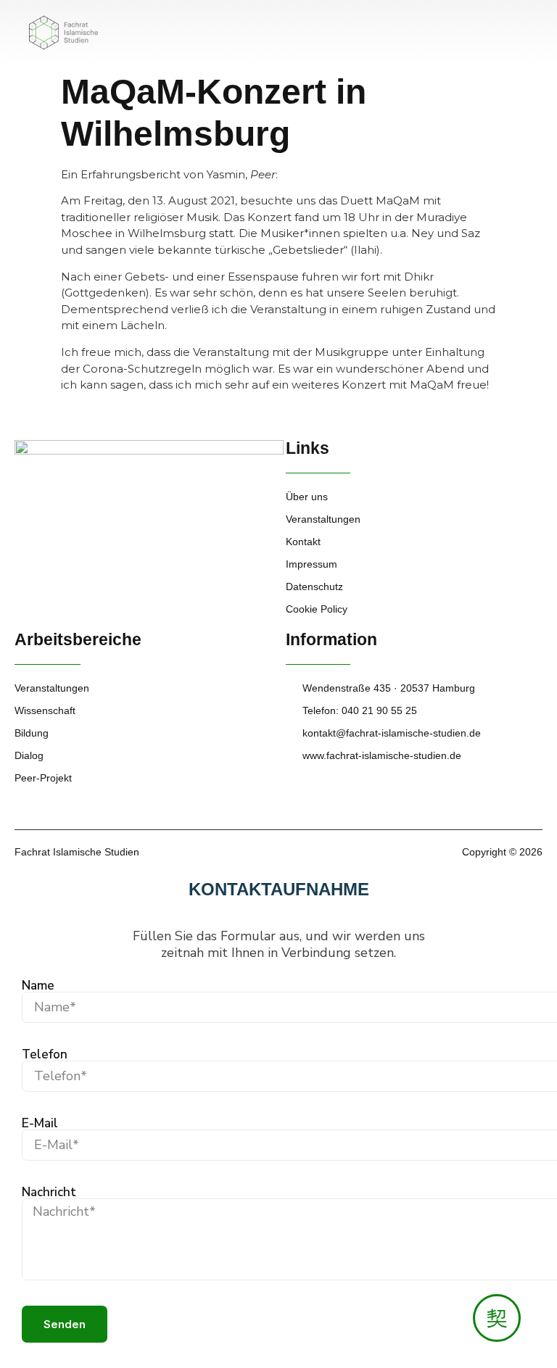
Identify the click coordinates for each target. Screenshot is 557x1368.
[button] (530, 27)
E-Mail (40, 1123)
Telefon (44, 1054)
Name (38, 985)
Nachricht (49, 1192)
